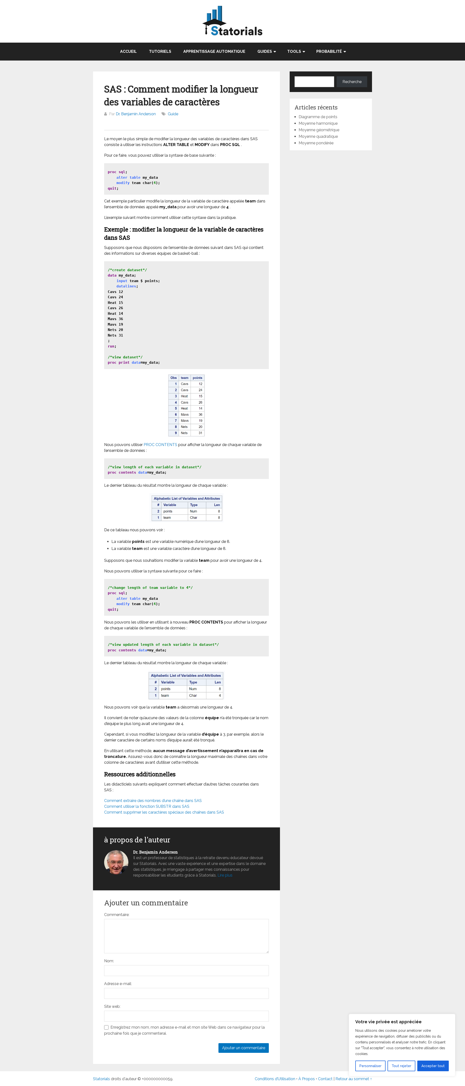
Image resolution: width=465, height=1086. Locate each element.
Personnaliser (370, 1066)
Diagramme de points (318, 117)
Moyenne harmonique (318, 123)
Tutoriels (160, 51)
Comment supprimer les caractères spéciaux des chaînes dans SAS (164, 812)
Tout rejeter (401, 1066)
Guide (173, 114)
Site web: (112, 1006)
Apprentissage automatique (214, 51)
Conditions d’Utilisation (275, 1079)
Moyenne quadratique (318, 136)
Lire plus (224, 875)
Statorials (101, 1079)
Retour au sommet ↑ (353, 1079)
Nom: (109, 961)
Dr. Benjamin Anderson (136, 114)
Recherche (352, 81)
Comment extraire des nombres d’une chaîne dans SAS (153, 800)
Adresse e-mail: (118, 983)
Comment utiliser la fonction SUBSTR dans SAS (146, 806)
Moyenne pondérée (316, 143)
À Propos (306, 1079)
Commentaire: (116, 914)
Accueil (128, 51)
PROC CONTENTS (160, 444)
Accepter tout (433, 1066)
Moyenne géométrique (319, 130)
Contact (325, 1079)
